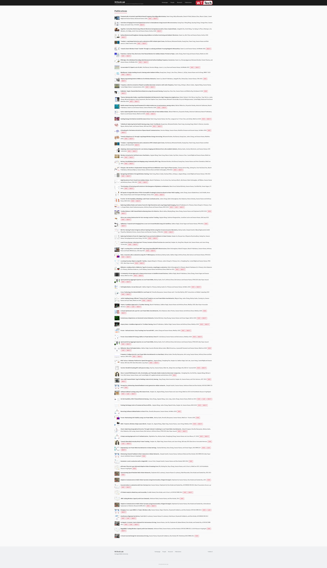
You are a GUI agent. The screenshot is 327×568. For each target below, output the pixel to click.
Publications (188, 2)
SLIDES (176, 207)
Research (179, 2)
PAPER (150, 18)
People (172, 2)
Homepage (165, 2)
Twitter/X (210, 552)
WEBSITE (155, 18)
